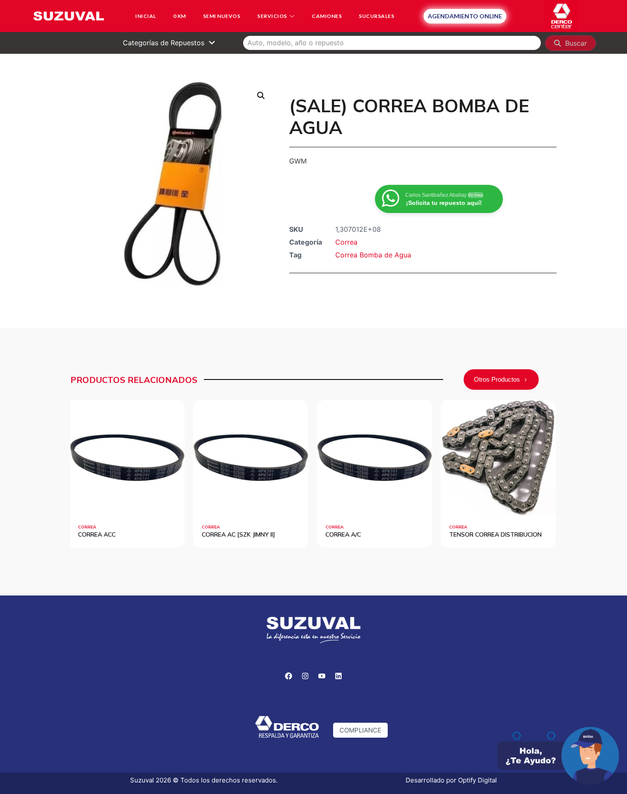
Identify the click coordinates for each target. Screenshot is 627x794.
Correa (346, 242)
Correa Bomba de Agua (373, 255)
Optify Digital (477, 780)
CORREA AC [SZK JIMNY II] (205, 534)
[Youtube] (322, 676)
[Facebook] (289, 676)
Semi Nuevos (222, 16)
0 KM (179, 16)
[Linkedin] (338, 676)
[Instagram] (305, 676)
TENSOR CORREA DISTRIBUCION (462, 534)
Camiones (327, 16)
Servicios (272, 16)
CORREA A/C (310, 534)
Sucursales (376, 16)
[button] (261, 95)
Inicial (145, 16)
